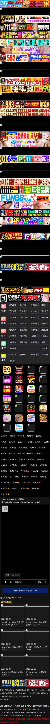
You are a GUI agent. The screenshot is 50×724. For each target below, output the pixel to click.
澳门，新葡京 (14, 477)
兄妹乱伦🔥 (37, 482)
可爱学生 (34, 330)
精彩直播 (42, 448)
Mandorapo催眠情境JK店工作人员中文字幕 (13, 623)
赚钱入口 (15, 488)
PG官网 (12, 436)
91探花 (23, 323)
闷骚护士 (44, 336)
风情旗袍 (12, 336)
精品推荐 (12, 305)
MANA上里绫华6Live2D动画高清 (12, 673)
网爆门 (44, 342)
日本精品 (23, 311)
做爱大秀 (34, 477)
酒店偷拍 (12, 453)
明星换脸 (23, 336)
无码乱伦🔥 (25, 471)
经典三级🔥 (16, 482)
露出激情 (23, 342)
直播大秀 (43, 477)
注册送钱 (12, 442)
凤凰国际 (13, 448)
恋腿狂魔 (44, 330)
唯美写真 (34, 342)
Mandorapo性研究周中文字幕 (36, 673)
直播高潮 (33, 448)
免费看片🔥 (33, 465)
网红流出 (34, 323)
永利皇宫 (23, 465)
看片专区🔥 (5, 488)
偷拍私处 (4, 459)
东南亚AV (44, 317)
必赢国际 (4, 448)
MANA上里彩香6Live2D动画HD (36, 648)
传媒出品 (12, 348)
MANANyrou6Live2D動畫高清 (12, 648)
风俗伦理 (44, 354)
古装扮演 (12, 330)
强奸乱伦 (23, 305)
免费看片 (25, 477)
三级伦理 (12, 311)
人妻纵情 (34, 354)
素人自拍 (44, 311)
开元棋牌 (21, 436)
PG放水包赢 (23, 448)
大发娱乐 (4, 465)
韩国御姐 (23, 317)
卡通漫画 (12, 342)
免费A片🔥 (26, 482)
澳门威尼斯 (5, 482)
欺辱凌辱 (12, 323)
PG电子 (3, 442)
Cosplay (34, 311)
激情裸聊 (4, 471)
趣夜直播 (13, 459)
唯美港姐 (34, 317)
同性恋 (44, 348)
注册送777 (21, 442)
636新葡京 (44, 465)
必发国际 (31, 459)
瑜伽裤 (34, 336)
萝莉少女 (44, 305)
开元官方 (35, 471)
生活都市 (12, 354)
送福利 (30, 442)
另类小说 (12, 360)
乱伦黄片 (39, 453)
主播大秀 (21, 453)
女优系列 (23, 330)
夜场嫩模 (22, 459)
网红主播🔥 (5, 494)
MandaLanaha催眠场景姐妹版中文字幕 (36, 623)
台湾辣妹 (12, 317)
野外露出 (44, 323)
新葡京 (37, 442)
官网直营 (30, 436)
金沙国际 (4, 477)
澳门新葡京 (40, 459)
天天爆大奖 (44, 471)
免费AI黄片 (35, 488)
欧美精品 (34, 305)
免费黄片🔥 (14, 471)
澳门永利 (39, 436)
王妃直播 (30, 453)
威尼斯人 (4, 436)
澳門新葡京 (14, 465)
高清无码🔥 (25, 488)
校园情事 (23, 354)
